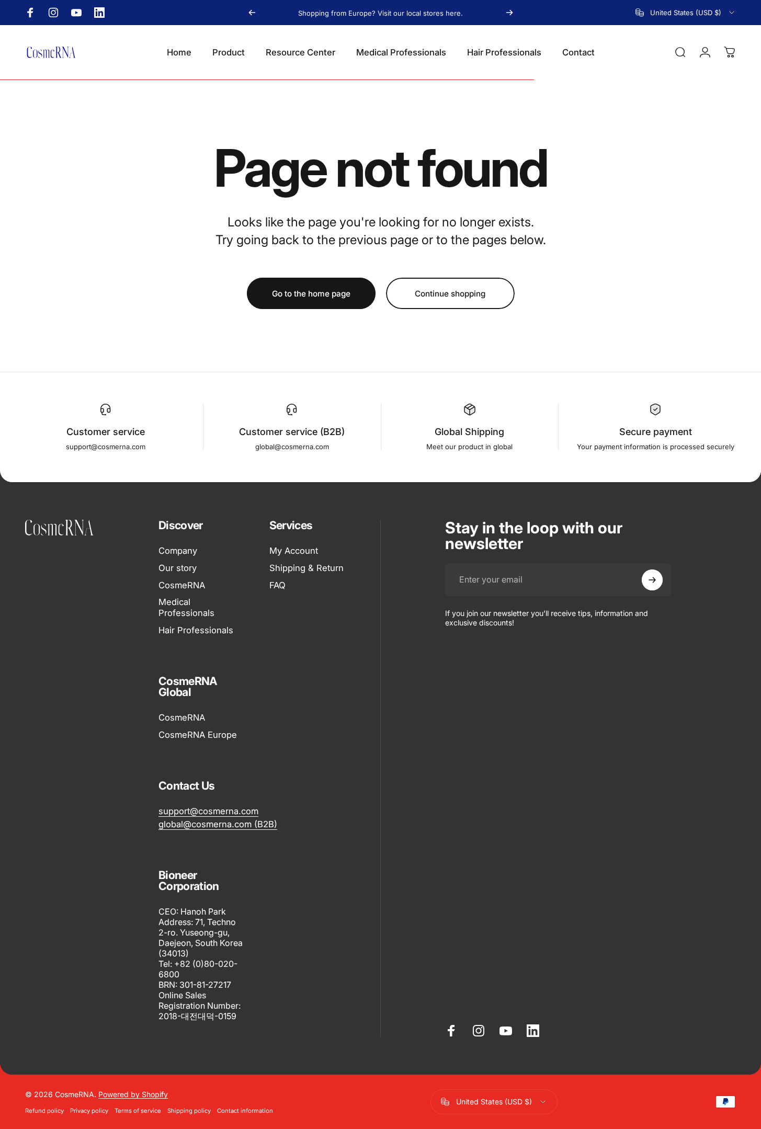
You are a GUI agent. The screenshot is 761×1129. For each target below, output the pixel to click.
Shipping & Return (306, 568)
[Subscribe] (652, 579)
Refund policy (44, 1110)
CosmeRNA (181, 585)
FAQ (277, 585)
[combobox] (685, 12)
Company (177, 550)
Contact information (245, 1110)
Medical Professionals (186, 608)
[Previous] (252, 12)
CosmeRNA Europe (197, 734)
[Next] (509, 12)
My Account (293, 550)
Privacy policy (89, 1110)
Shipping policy (189, 1110)
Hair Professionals (195, 630)
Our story (177, 568)
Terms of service (138, 1110)
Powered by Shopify (133, 1094)
